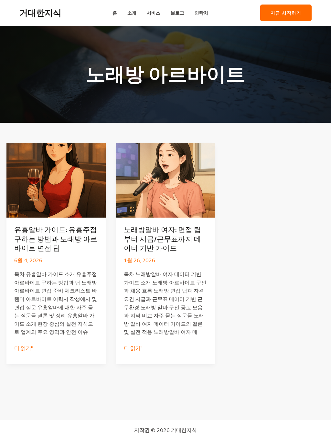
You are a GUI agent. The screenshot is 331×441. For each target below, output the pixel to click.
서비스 (153, 13)
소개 (131, 13)
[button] (286, 13)
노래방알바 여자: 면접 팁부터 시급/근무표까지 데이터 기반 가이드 (162, 238)
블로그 (177, 13)
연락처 (201, 13)
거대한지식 (40, 12)
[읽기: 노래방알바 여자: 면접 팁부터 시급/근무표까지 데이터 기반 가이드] (165, 180)
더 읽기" (23, 348)
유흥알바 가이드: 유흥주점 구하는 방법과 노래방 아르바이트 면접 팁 (55, 238)
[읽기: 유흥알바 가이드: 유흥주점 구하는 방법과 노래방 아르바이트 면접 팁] (56, 180)
